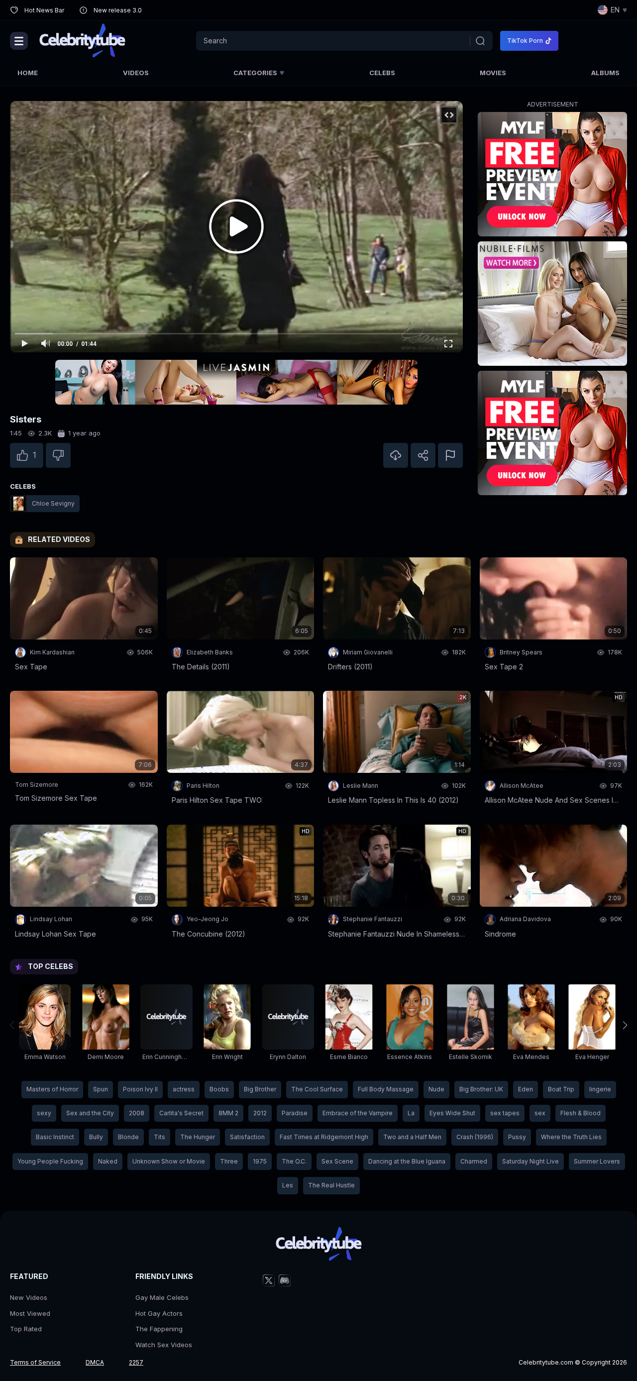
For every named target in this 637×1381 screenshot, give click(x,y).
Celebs (382, 73)
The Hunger (197, 1137)
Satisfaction (247, 1137)
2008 (136, 1113)
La (411, 1113)
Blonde (128, 1137)
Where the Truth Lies (571, 1137)
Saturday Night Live (530, 1161)
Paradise (295, 1113)
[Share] (423, 455)
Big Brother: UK (481, 1089)
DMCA (95, 1362)
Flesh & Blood (580, 1113)
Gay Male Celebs (162, 1297)
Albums (605, 73)
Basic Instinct (55, 1137)
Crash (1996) (474, 1137)
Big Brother (260, 1089)
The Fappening (159, 1329)
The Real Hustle (331, 1185)
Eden (525, 1089)
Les (287, 1185)
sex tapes (505, 1113)
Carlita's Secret (181, 1113)
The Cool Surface (317, 1089)
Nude (436, 1089)
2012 (260, 1113)
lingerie (600, 1089)
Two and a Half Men (412, 1137)
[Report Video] (450, 455)
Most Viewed (30, 1313)
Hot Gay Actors (159, 1313)
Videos (136, 73)
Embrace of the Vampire (357, 1113)
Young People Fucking (50, 1161)
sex (539, 1113)
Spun (100, 1089)
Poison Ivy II (140, 1089)
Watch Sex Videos (163, 1345)
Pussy (517, 1137)
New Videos (28, 1297)
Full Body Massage (386, 1089)
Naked (107, 1161)
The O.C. (294, 1161)
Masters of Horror (52, 1089)
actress (184, 1089)
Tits (159, 1137)
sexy (44, 1113)
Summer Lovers (597, 1161)
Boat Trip (561, 1089)
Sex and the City (90, 1113)
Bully (96, 1137)
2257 (136, 1362)
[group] (45, 1025)
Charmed (473, 1161)
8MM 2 (228, 1113)
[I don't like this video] (58, 455)
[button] (625, 1025)
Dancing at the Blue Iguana (406, 1161)
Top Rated (26, 1329)
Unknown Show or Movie (168, 1161)
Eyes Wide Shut (452, 1113)
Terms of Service (35, 1362)
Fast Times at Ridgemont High (324, 1137)
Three (229, 1161)
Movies (493, 73)
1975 (260, 1161)
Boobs (219, 1089)
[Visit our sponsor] (236, 382)
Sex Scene (337, 1161)
